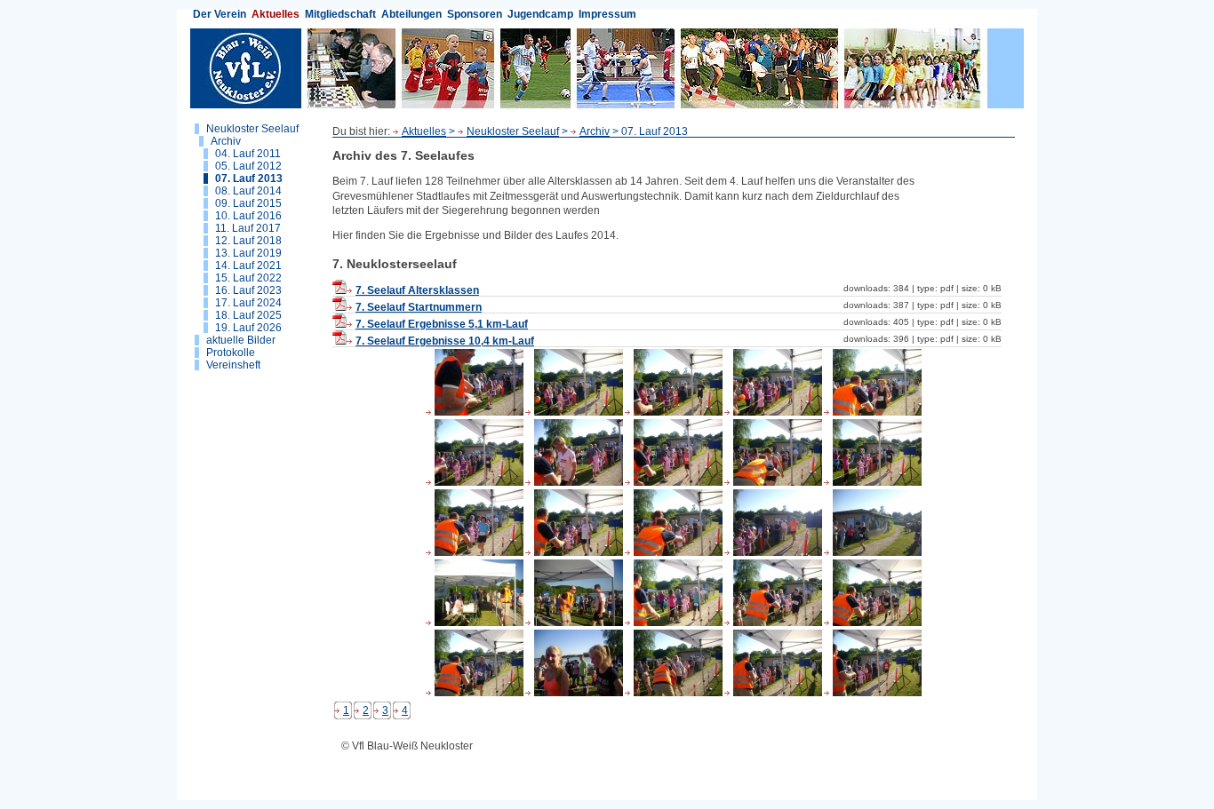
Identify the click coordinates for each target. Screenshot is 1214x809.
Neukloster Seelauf (252, 128)
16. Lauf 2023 (248, 290)
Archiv (226, 141)
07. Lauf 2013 (249, 178)
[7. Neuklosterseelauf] (474, 412)
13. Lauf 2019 (248, 253)
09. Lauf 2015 (248, 203)
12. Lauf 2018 (248, 240)
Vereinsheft (233, 365)
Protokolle (230, 352)
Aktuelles (276, 14)
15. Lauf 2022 (248, 278)
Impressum (607, 14)
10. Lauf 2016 (248, 215)
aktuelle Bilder (241, 340)
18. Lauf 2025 (248, 315)
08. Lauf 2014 (248, 191)
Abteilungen (411, 14)
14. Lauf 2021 (248, 265)
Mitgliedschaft (340, 14)
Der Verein (219, 14)
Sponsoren (474, 14)
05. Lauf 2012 (248, 166)
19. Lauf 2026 (248, 327)
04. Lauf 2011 (248, 153)
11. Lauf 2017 (248, 228)
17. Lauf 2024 (248, 302)
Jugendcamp (540, 14)
